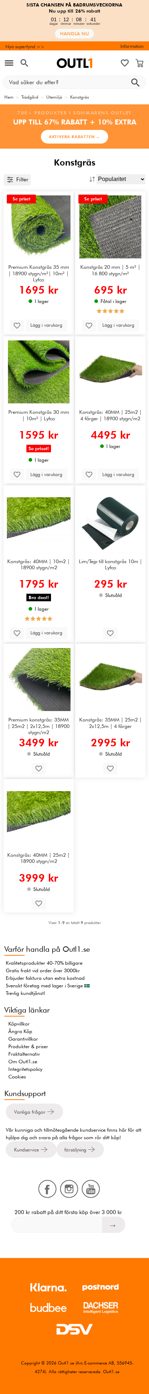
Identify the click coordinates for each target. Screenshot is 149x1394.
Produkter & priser (28, 1046)
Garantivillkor (23, 1039)
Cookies (17, 1077)
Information (132, 46)
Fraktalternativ (24, 1054)
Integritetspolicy (25, 1069)
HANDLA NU (74, 33)
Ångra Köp (20, 1031)
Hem (8, 97)
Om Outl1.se (22, 1061)
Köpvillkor (19, 1024)
